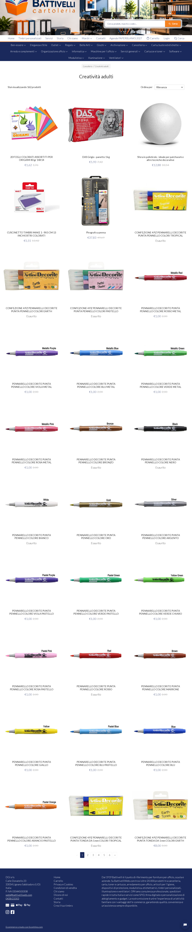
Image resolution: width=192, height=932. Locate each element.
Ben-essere (17, 45)
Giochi (100, 45)
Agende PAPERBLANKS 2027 (125, 38)
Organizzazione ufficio (53, 51)
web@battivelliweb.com (19, 894)
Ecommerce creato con (24, 927)
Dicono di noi (61, 894)
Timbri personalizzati (29, 38)
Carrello (154, 38)
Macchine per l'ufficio (103, 51)
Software (174, 51)
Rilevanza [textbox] (161, 87)
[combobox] (169, 87)
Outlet (55, 45)
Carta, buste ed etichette (165, 45)
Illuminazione (95, 57)
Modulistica (75, 57)
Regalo (69, 45)
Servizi (49, 38)
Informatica (78, 51)
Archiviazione (118, 45)
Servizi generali (129, 51)
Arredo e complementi (22, 51)
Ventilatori (115, 57)
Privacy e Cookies (63, 884)
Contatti (101, 38)
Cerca (180, 38)
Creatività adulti (102, 66)
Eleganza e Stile (38, 45)
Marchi (86, 38)
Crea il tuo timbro (63, 905)
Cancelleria (138, 45)
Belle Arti (85, 45)
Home (11, 38)
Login (167, 38)
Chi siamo (72, 38)
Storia (60, 38)
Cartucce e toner (153, 51)
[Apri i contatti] (185, 925)
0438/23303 (12, 898)
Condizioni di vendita (65, 887)
